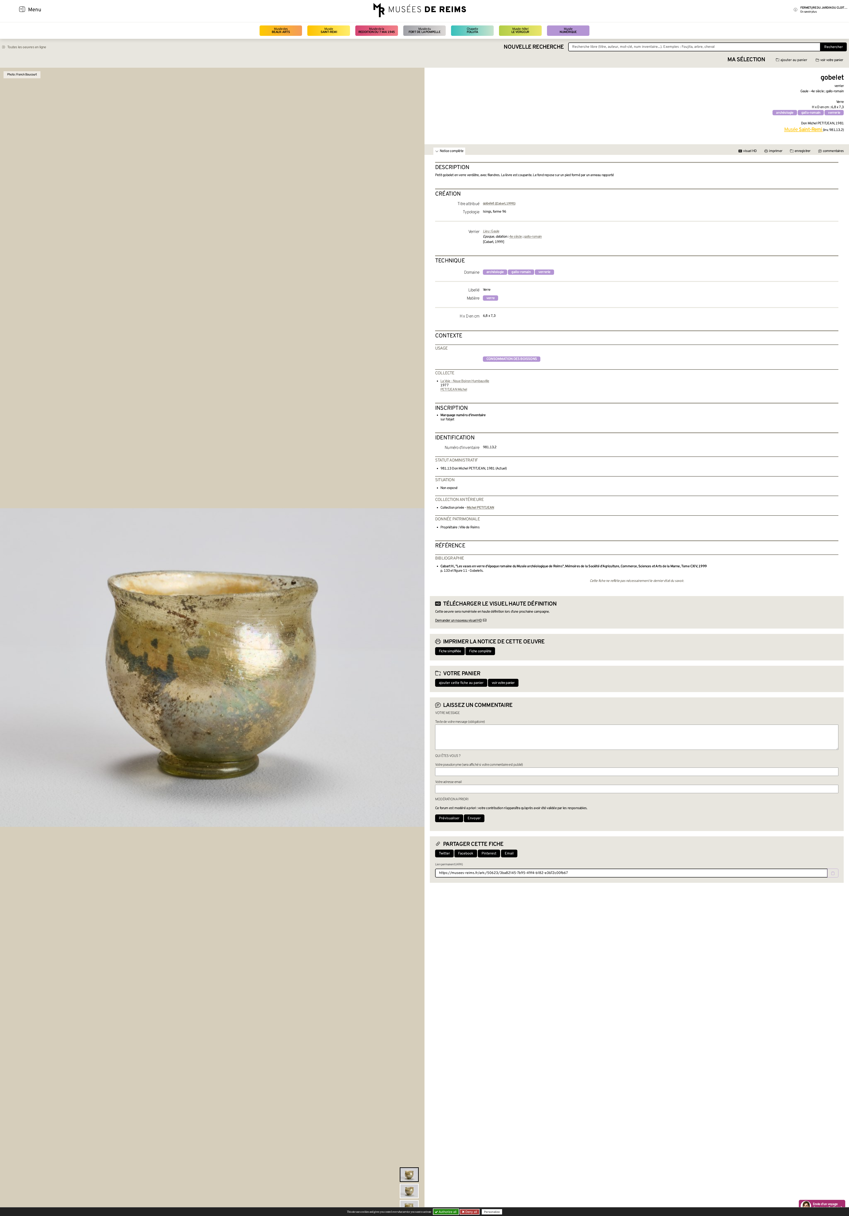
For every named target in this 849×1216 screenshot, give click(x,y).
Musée (329, 30)
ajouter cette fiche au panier (461, 683)
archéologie (784, 113)
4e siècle (515, 237)
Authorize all (447, 1212)
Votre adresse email (448, 782)
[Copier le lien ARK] (832, 873)
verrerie (834, 113)
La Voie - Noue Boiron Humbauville (464, 381)
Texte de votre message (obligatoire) (460, 722)
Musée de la (376, 30)
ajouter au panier (793, 60)
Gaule (495, 231)
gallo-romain (810, 113)
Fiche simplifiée (450, 651)
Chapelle (472, 30)
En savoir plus (808, 12)
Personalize (492, 1212)
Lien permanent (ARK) (449, 864)
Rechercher (833, 47)
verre (490, 298)
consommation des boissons (511, 359)
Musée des (281, 30)
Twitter (444, 853)
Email (509, 853)
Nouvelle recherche (534, 47)
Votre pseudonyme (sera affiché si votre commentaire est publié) (479, 765)
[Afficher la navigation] (22, 10)
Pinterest (489, 853)
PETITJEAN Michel (453, 389)
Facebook (465, 853)
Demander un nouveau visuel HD (458, 620)
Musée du (424, 30)
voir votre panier (831, 60)
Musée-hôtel (520, 30)
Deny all (471, 1212)
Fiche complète (480, 651)
